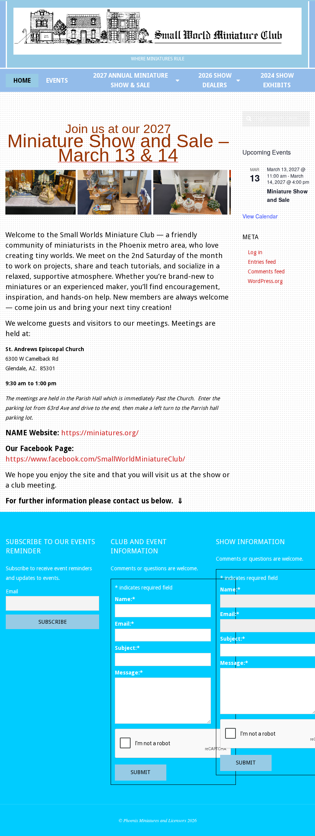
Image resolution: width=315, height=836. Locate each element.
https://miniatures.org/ (99, 433)
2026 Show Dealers (215, 80)
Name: (125, 599)
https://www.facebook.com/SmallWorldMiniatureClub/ (95, 459)
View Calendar (260, 216)
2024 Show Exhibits (277, 80)
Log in (255, 252)
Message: (129, 672)
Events (57, 80)
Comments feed (266, 271)
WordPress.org (265, 281)
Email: (124, 624)
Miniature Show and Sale (287, 195)
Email (12, 591)
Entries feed (262, 262)
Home (22, 80)
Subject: (127, 648)
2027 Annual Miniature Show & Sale (130, 80)
